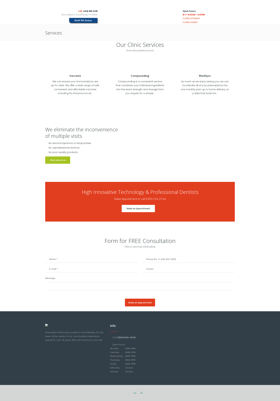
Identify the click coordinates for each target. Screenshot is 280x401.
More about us (57, 160)
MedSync (205, 76)
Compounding (140, 76)
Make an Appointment (138, 208)
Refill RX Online (83, 20)
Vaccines (75, 76)
